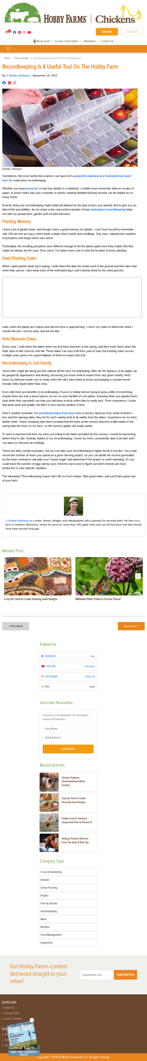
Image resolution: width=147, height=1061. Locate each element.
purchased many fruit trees (57, 413)
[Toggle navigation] (8, 49)
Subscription (125, 975)
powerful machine (87, 176)
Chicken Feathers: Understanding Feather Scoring (73, 781)
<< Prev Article (15, 626)
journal (33, 188)
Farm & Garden (22, 58)
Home (7, 58)
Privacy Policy (12, 1013)
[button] (138, 576)
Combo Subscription (66, 41)
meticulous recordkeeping (108, 209)
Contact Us (107, 41)
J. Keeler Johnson (18, 75)
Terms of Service (13, 1018)
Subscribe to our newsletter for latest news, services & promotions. (66, 717)
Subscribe (107, 31)
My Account (43, 41)
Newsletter (90, 41)
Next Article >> (131, 626)
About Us (10, 1007)
